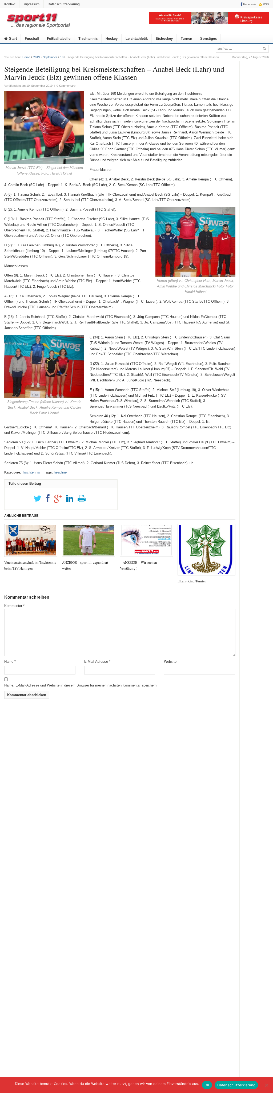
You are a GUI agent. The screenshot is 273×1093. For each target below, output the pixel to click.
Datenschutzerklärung (64, 4)
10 (61, 57)
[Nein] (266, 1085)
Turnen (186, 39)
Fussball (32, 39)
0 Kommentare (66, 85)
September (50, 57)
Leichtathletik (137, 39)
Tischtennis (88, 39)
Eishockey (164, 39)
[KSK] (209, 23)
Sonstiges (208, 39)
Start (12, 39)
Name (10, 662)
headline (60, 472)
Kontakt (9, 4)
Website (170, 662)
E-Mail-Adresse (97, 662)
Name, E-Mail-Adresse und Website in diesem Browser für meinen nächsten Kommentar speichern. (81, 685)
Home (26, 57)
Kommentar (14, 606)
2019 (36, 57)
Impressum (31, 4)
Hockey (112, 39)
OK (207, 1085)
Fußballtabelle (58, 39)
